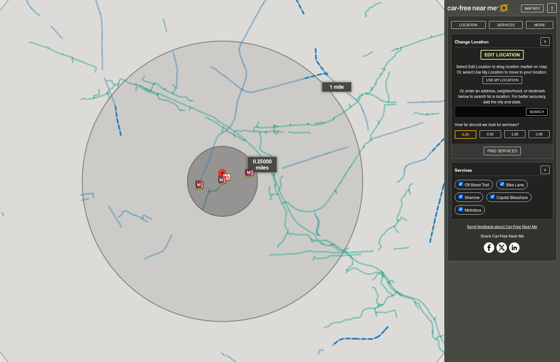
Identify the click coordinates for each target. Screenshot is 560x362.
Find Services (502, 151)
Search (537, 112)
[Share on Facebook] (489, 251)
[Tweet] (501, 251)
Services (506, 25)
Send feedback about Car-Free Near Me (502, 226)
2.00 (539, 134)
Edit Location (502, 54)
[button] (226, 178)
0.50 (490, 134)
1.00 (514, 134)
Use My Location (502, 80)
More (539, 25)
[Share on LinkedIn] (514, 251)
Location (468, 25)
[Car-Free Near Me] (478, 8)
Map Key (532, 8)
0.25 (465, 134)
